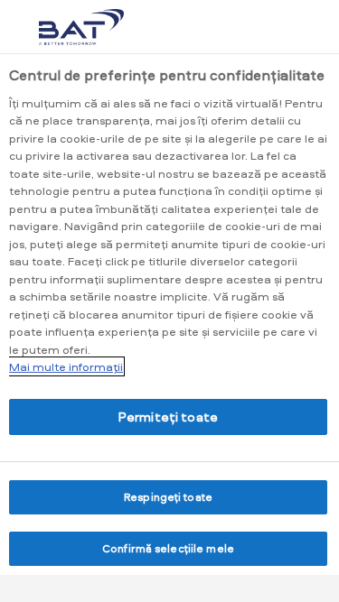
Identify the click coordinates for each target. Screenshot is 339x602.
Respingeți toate (168, 497)
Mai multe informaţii (66, 366)
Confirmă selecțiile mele (168, 548)
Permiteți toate (168, 416)
